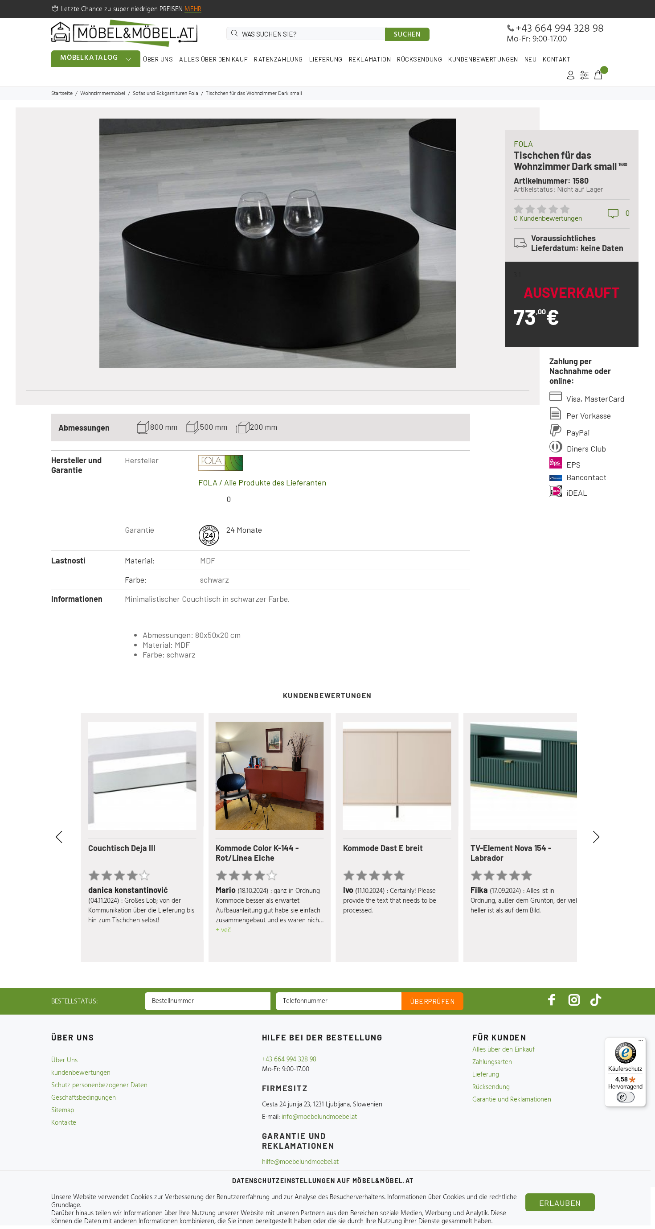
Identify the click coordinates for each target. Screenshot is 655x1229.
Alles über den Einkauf (503, 1049)
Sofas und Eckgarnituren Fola (165, 93)
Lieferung (485, 1074)
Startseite (62, 93)
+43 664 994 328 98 (560, 29)
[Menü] (640, 1042)
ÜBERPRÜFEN (432, 1001)
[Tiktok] (596, 999)
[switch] (626, 1097)
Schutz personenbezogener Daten (99, 1085)
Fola (523, 143)
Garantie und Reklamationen (511, 1099)
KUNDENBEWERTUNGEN (483, 59)
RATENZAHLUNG (278, 59)
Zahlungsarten (492, 1062)
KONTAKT (556, 59)
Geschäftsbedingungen (83, 1098)
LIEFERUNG (326, 59)
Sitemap (62, 1110)
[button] (69, 837)
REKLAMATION (370, 59)
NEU (530, 59)
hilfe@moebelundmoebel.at (300, 1162)
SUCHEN (407, 34)
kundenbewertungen (81, 1073)
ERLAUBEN (560, 1203)
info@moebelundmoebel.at (319, 1117)
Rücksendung (491, 1087)
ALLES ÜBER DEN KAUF (213, 59)
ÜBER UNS (158, 59)
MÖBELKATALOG (89, 58)
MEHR (192, 9)
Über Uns (64, 1060)
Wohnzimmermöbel (102, 93)
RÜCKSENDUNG (419, 59)
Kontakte (63, 1123)
